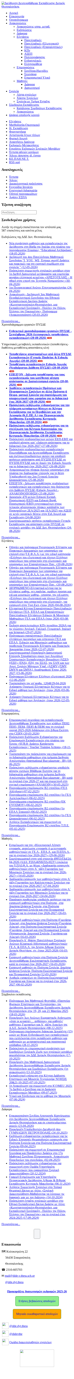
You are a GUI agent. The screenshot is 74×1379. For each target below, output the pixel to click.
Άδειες (13, 180)
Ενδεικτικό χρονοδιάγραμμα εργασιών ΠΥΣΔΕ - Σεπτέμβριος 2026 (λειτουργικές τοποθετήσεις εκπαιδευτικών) (40, 334)
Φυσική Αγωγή (18, 138)
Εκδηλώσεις (24, 30)
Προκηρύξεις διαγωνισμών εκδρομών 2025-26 (37, 1291)
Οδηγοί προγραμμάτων (23, 193)
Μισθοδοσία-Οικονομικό (24, 124)
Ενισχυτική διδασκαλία (23, 190)
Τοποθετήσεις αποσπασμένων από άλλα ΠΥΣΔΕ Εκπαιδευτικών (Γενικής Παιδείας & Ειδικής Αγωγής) (40, 357)
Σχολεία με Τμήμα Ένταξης (33, 101)
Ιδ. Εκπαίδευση (18, 128)
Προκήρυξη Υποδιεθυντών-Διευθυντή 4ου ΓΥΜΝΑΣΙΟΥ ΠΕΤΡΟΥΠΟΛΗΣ (38, 1131)
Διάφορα (22, 33)
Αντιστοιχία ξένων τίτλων (24, 135)
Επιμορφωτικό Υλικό (37, 77)
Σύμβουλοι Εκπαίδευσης (24, 104)
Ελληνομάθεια (33, 64)
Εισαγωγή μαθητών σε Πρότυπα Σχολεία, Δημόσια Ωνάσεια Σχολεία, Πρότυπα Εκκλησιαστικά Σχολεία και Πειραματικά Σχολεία (40, 971)
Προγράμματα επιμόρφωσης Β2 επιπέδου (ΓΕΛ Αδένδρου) (38, 789)
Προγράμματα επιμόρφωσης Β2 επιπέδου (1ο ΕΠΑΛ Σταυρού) (37, 810)
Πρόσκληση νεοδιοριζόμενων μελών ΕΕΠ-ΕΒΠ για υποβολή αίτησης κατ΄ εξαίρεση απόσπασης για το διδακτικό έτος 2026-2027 (40, 442)
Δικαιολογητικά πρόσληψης (26, 183)
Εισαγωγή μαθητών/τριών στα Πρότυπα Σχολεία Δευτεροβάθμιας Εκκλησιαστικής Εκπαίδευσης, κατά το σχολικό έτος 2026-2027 (38, 961)
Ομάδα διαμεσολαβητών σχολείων (30, 1342)
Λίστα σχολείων (26, 94)
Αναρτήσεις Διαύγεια (21, 141)
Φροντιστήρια (17, 131)
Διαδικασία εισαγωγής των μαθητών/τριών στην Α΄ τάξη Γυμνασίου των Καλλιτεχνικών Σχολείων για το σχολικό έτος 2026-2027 (40, 882)
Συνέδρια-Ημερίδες (36, 70)
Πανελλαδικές (33, 40)
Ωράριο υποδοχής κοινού (24, 115)
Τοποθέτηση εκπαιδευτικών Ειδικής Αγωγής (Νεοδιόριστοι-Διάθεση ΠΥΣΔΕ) (38, 366)
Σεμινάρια (30, 74)
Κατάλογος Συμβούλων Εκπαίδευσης (39, 108)
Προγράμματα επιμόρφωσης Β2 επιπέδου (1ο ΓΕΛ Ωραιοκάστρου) (40, 817)
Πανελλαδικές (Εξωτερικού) (41, 43)
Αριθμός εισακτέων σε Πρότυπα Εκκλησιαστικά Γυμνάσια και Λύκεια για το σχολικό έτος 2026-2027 (38, 981)
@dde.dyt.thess (14, 1282)
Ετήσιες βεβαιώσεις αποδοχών (37, 1301)
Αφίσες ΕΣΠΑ (18, 197)
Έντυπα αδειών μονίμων (24, 152)
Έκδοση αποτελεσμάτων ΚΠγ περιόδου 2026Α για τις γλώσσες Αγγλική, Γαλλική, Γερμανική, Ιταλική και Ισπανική (40, 629)
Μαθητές (22, 81)
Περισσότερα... (11, 321)
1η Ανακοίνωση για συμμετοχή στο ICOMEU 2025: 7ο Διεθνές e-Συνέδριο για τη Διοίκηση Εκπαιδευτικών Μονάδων (40, 1089)
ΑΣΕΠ (28, 53)
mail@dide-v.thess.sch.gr (20, 1275)
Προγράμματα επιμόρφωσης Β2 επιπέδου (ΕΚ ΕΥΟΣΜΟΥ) (37, 803)
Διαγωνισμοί (32, 87)
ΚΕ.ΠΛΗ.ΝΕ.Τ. (19, 158)
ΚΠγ (27, 50)
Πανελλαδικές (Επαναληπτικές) (43, 47)
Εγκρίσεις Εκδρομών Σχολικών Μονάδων (34, 148)
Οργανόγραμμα (18, 19)
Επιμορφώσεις (25, 67)
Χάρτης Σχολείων (27, 98)
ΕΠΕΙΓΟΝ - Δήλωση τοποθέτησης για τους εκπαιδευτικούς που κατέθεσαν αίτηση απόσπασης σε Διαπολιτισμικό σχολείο (39, 379)
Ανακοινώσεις (17, 23)
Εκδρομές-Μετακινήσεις (24, 145)
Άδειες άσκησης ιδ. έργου (25, 155)
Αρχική (13, 13)
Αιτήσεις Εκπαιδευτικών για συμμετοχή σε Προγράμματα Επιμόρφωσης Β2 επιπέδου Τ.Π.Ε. (39, 825)
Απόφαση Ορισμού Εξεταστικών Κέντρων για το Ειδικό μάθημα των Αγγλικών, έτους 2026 (39, 700)
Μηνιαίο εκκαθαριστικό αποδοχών (37, 1314)
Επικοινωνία (16, 16)
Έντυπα (13, 176)
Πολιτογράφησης (34, 57)
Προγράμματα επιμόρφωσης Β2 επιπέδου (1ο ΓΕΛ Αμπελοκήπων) (40, 796)
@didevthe (15, 1334)
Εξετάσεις (23, 36)
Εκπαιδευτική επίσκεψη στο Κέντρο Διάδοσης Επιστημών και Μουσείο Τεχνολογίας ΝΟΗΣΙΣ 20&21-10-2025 (38, 1079)
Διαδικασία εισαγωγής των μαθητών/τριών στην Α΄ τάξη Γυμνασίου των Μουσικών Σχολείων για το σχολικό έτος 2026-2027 (40, 893)
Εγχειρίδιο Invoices (21, 187)
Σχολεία (14, 91)
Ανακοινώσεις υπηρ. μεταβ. (33, 26)
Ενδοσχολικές (32, 60)
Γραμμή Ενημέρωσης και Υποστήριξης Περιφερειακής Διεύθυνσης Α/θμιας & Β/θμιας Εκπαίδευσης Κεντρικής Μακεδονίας (39, 1180)
